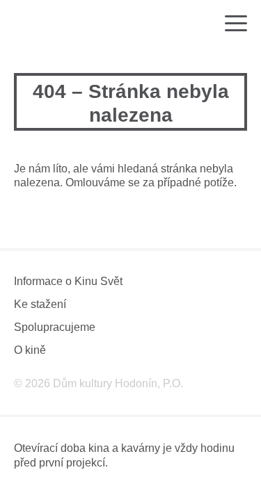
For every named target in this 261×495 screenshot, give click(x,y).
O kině (30, 350)
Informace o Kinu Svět (68, 281)
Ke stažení (40, 304)
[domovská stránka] (54, 24)
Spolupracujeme (54, 327)
